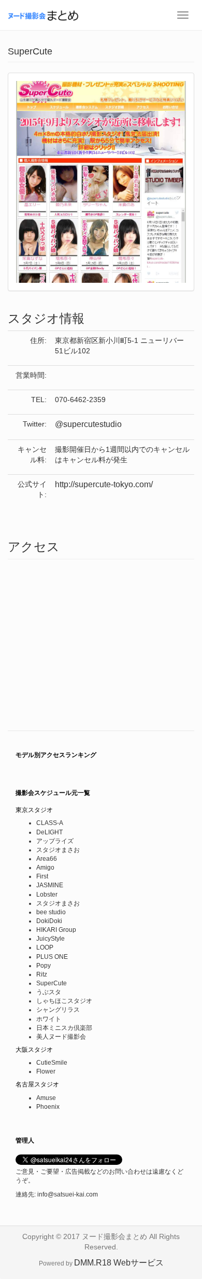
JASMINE (49, 885)
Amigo (45, 867)
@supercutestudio (88, 424)
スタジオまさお (58, 850)
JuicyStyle (50, 938)
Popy (43, 965)
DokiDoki (49, 921)
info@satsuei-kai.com (67, 1194)
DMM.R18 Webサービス (119, 1262)
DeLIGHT (49, 832)
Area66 (46, 858)
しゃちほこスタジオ (64, 1001)
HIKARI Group (56, 929)
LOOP (44, 947)
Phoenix (48, 1106)
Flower (45, 1071)
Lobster (46, 894)
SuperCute (51, 983)
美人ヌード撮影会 (61, 1036)
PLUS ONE (52, 956)
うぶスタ (48, 992)
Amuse (46, 1098)
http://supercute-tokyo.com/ (104, 484)
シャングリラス (58, 1009)
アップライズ (55, 841)
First (42, 876)
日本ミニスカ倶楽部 (64, 1028)
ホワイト (48, 1019)
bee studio (51, 912)
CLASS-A (49, 823)
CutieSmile (51, 1062)
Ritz (41, 974)
